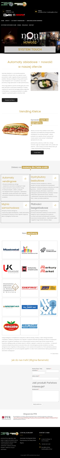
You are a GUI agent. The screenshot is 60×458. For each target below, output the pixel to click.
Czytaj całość (37, 152)
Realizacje (25, 25)
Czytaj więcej (55, 353)
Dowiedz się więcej (9, 100)
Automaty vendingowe (18, 20)
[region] (30, 41)
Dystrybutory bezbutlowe (8, 25)
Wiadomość (35, 389)
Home (2, 20)
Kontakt (31, 25)
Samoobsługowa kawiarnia (34, 20)
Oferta (7, 20)
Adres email (35, 376)
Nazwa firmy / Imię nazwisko (37, 369)
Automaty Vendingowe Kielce (28, 438)
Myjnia (19, 25)
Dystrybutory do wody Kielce (28, 440)
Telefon (48, 368)
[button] (30, 40)
